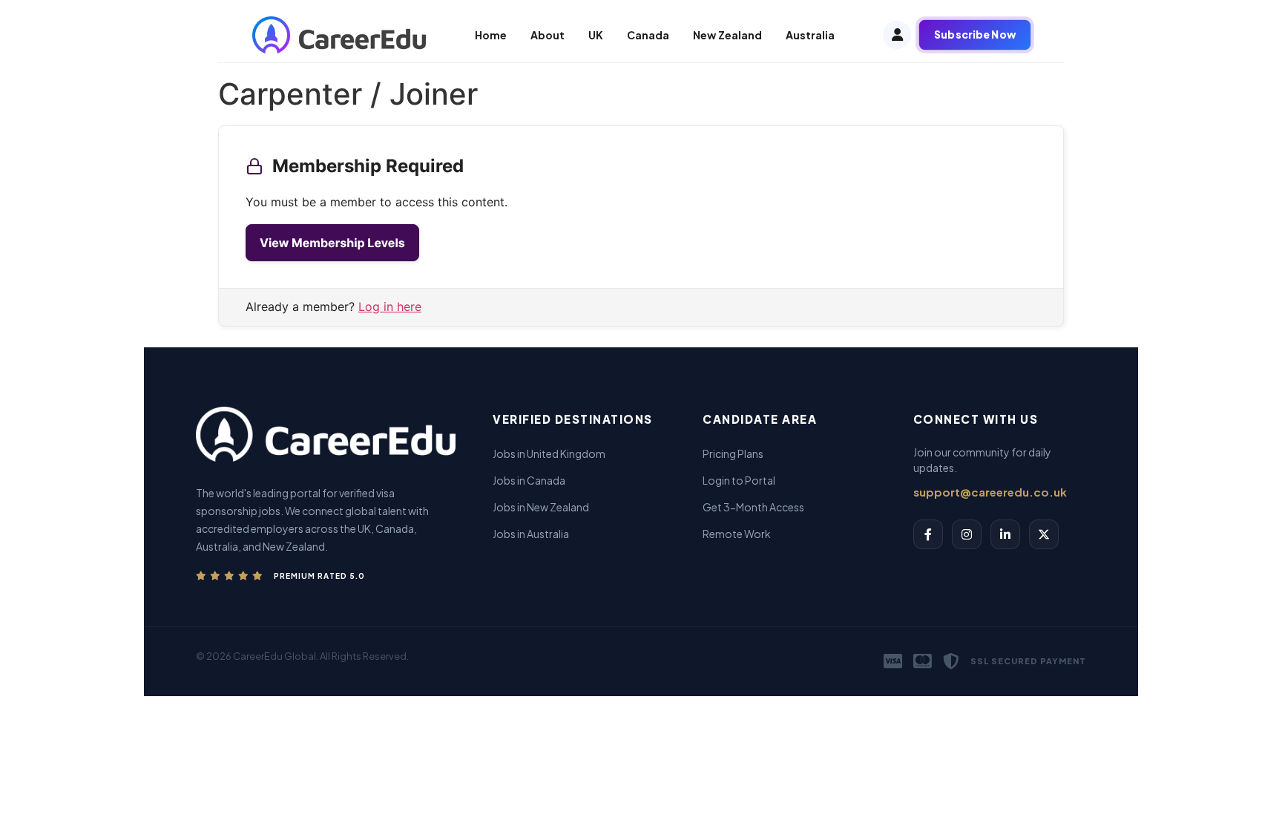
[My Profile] (897, 35)
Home (491, 35)
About (547, 35)
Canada (648, 35)
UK (595, 35)
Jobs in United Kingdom (549, 453)
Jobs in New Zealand (541, 507)
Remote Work (737, 533)
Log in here (389, 306)
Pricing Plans (733, 453)
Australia (810, 35)
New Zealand (727, 35)
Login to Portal (739, 480)
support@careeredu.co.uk (990, 492)
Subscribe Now (975, 34)
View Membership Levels (332, 242)
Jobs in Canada (529, 480)
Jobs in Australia (531, 533)
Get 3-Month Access (753, 507)
